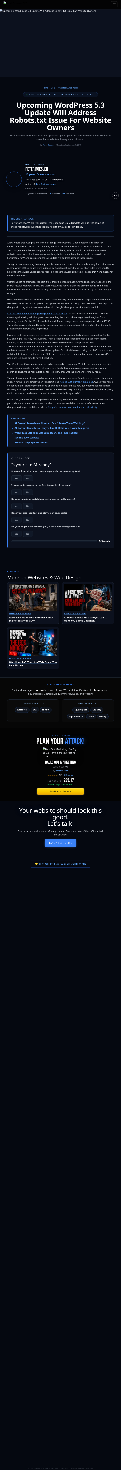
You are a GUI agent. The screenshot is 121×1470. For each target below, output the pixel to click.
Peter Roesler (48, 145)
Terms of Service (83, 1468)
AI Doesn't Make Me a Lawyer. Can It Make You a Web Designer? (51, 428)
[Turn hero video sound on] (115, 195)
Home (45, 87)
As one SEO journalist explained (76, 381)
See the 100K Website (26, 437)
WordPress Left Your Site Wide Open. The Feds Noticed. (46, 432)
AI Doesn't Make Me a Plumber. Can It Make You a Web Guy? (49, 423)
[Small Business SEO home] (16, 4)
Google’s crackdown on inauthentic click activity (72, 407)
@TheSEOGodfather (36, 193)
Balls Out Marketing (45, 184)
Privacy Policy (69, 1468)
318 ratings (68, 775)
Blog (53, 87)
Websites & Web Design (68, 87)
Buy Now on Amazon (60, 791)
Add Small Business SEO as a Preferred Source (60, 863)
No (27, 478)
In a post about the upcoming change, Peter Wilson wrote (37, 313)
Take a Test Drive (60, 842)
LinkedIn (55, 193)
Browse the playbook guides (31, 442)
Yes (16, 478)
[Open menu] (114, 4)
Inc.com (68, 193)
